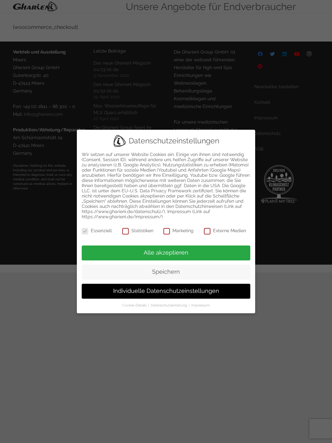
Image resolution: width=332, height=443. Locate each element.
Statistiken (142, 230)
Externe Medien (229, 230)
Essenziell (101, 230)
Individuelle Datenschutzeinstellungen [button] (166, 291)
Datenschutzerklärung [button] (169, 305)
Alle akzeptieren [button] (166, 252)
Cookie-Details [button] (135, 305)
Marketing (183, 230)
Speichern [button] (166, 272)
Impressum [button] (200, 305)
